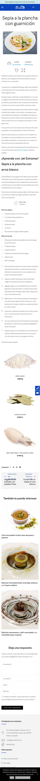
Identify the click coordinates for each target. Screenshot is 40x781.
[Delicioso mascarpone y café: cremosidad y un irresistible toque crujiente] (20, 609)
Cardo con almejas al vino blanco (30, 475)
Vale (12, 777)
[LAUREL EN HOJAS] (20, 398)
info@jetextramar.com (14, 740)
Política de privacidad (10, 759)
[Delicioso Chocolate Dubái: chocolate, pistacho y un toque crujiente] (20, 561)
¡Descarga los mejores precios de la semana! (20, 2)
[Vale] (38, 774)
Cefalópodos (28, 65)
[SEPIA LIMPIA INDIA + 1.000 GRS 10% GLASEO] (20, 437)
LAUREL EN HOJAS (20, 414)
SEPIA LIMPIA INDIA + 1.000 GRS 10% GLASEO (20, 453)
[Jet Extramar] (20, 7)
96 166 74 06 (10, 745)
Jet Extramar (16, 65)
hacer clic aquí (22, 150)
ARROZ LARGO (20, 376)
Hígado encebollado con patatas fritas (9, 475)
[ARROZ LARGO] (20, 360)
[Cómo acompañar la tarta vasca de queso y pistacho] (20, 518)
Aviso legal (6, 763)
